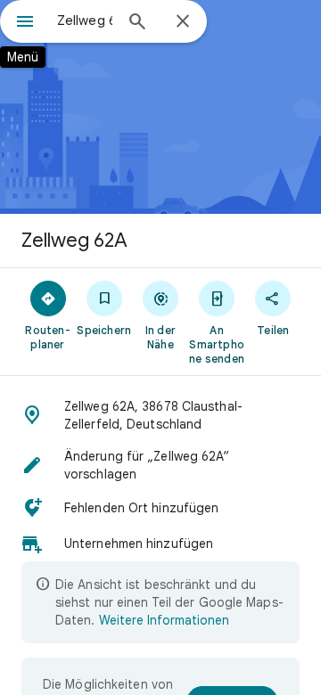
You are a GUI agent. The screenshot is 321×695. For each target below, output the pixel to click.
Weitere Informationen (164, 620)
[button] (160, 415)
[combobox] (84, 20)
